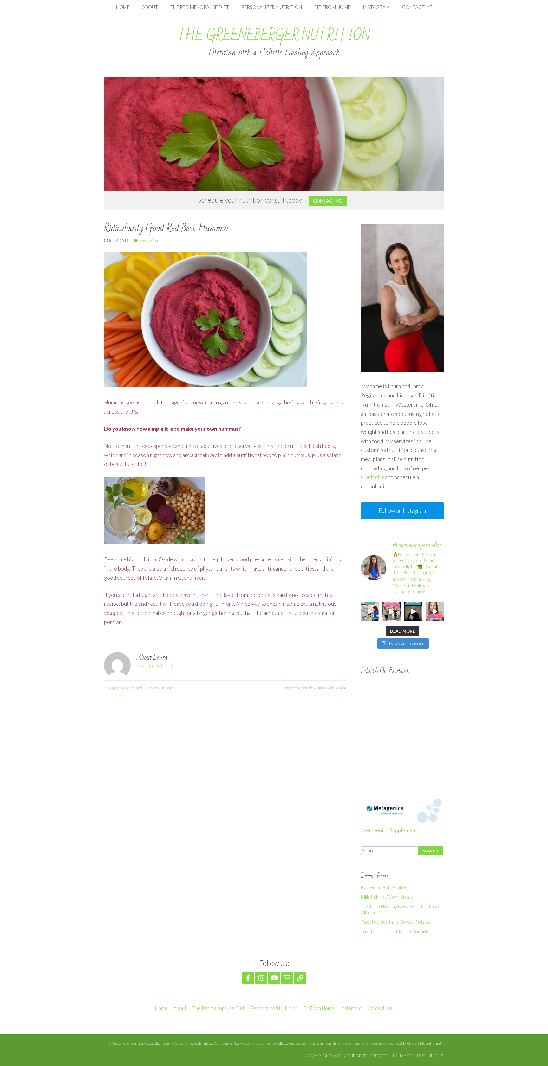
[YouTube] (274, 978)
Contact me (374, 477)
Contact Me (417, 7)
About (150, 7)
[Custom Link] (300, 978)
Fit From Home (332, 7)
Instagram (376, 7)
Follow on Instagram (402, 510)
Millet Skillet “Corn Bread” (388, 897)
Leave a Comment (153, 240)
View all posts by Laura (155, 665)
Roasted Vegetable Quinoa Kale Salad (315, 687)
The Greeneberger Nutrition (274, 35)
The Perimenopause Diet (199, 7)
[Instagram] (261, 978)
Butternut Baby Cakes (384, 887)
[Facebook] (248, 978)
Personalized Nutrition (271, 7)
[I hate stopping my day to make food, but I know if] (370, 611)
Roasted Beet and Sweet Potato (395, 922)
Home (123, 7)
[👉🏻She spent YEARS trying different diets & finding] (391, 611)
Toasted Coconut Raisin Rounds (394, 931)
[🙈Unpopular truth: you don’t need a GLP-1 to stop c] (435, 611)
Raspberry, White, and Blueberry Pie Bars (138, 687)
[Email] (287, 978)
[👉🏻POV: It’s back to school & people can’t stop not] (413, 611)
